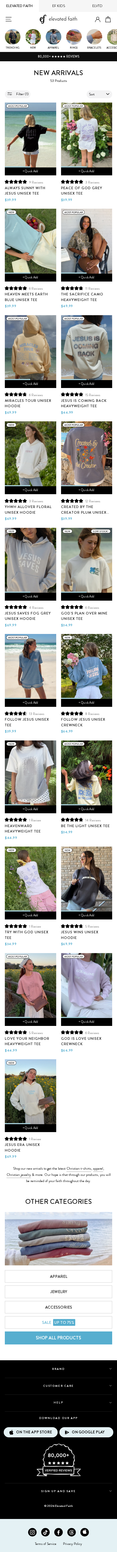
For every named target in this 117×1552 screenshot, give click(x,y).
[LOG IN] (98, 20)
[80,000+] (58, 1475)
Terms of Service (45, 1543)
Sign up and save (58, 1491)
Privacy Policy (72, 1543)
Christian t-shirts (78, 1168)
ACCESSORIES (58, 1307)
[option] (58, 56)
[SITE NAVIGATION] (8, 19)
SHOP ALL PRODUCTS (58, 1338)
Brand (58, 1369)
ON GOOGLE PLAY (88, 1432)
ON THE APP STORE (34, 1432)
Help (58, 1402)
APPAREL (58, 1276)
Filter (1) (22, 94)
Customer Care (58, 1386)
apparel (98, 1168)
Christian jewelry (19, 1174)
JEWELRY (58, 1291)
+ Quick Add (30, 171)
